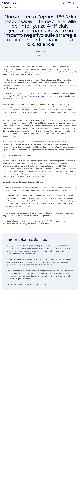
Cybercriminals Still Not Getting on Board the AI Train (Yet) (25, 224)
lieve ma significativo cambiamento (48, 96)
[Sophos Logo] (9, 3)
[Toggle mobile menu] (77, 3)
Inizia (69, 3)
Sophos (5, 67)
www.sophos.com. (40, 284)
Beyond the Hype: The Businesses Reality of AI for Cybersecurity (28, 216)
